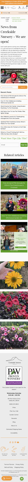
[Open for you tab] (22, 479)
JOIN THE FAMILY (20, 247)
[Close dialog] (26, 233)
